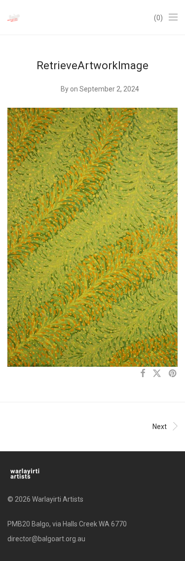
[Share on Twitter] (156, 374)
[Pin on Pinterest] (173, 374)
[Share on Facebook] (142, 374)
